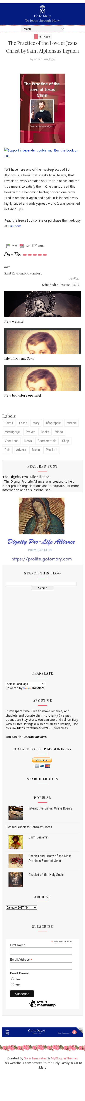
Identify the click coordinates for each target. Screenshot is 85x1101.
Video (59, 432)
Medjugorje (12, 432)
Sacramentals (47, 441)
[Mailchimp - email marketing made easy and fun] (42, 1007)
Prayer (30, 432)
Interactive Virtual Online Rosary (50, 808)
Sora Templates (35, 1058)
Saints (9, 423)
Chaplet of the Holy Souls (46, 875)
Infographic (53, 423)
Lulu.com (14, 226)
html (17, 979)
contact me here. (35, 737)
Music (36, 450)
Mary (36, 423)
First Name (17, 945)
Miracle (72, 423)
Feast (23, 423)
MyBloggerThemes (64, 1058)
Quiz (7, 450)
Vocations (11, 441)
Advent (21, 450)
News (28, 441)
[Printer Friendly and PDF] (25, 245)
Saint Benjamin (38, 837)
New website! (14, 321)
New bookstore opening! (22, 395)
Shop (65, 441)
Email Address (21, 960)
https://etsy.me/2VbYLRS (34, 728)
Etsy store (29, 719)
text (17, 985)
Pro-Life (51, 450)
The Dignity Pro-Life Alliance (25, 476)
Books (45, 432)
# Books (44, 37)
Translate (38, 688)
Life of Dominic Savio (19, 358)
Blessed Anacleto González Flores (29, 827)
